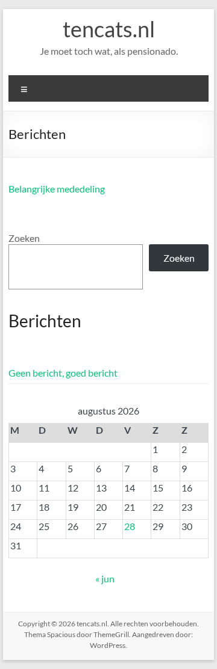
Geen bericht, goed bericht (63, 372)
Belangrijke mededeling (56, 188)
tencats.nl (109, 29)
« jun (105, 578)
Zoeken (24, 238)
